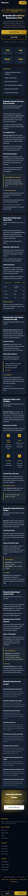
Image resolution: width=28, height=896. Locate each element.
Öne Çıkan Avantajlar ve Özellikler (14, 85)
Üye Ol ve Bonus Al (14, 807)
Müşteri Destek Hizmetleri (11, 89)
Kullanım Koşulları (5, 867)
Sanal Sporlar (4, 854)
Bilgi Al (7, 893)
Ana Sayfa (3, 830)
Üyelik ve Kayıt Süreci (10, 77)
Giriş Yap (22, 2)
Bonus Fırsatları (5, 832)
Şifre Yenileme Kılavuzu (11, 81)
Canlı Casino (4, 848)
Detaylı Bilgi (14, 37)
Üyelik (2, 835)
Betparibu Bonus (14, 881)
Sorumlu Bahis (4, 869)
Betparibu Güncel (14, 879)
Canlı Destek (4, 838)
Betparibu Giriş (5, 879)
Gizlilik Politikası (5, 864)
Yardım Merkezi (5, 861)
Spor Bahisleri (4, 846)
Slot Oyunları (4, 851)
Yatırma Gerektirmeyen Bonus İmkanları (12, 73)
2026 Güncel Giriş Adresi (11, 92)
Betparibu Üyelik (23, 879)
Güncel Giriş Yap (14, 32)
